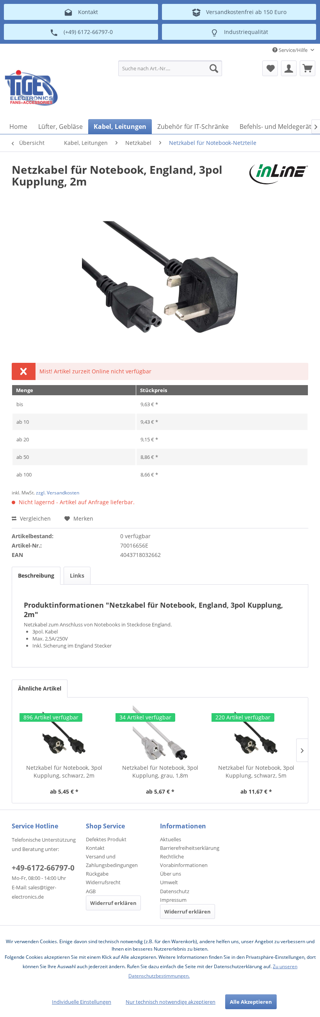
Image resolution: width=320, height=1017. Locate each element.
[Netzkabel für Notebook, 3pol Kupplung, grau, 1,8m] (160, 732)
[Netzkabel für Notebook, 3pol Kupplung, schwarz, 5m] (256, 732)
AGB (91, 891)
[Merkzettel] (270, 68)
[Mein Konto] (289, 68)
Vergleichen (34, 518)
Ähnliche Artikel (39, 688)
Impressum (173, 899)
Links (77, 575)
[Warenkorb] (307, 68)
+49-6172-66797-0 (43, 868)
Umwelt (169, 882)
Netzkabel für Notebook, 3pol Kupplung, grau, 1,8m (160, 771)
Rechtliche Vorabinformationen (184, 861)
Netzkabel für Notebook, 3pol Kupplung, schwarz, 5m (256, 771)
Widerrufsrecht (103, 882)
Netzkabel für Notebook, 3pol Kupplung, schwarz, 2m (64, 771)
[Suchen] (214, 68)
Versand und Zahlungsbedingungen (112, 861)
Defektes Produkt (106, 839)
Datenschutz (174, 891)
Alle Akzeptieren (251, 1001)
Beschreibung (36, 575)
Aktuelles (170, 839)
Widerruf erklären (113, 902)
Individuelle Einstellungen (81, 1001)
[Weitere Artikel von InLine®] (278, 177)
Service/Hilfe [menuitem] (293, 50)
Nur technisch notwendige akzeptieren (170, 1001)
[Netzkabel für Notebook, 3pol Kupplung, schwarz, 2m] (64, 732)
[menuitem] (170, 68)
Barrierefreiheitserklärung (189, 847)
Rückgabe (97, 873)
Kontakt (95, 847)
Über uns (170, 873)
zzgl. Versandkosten (57, 492)
